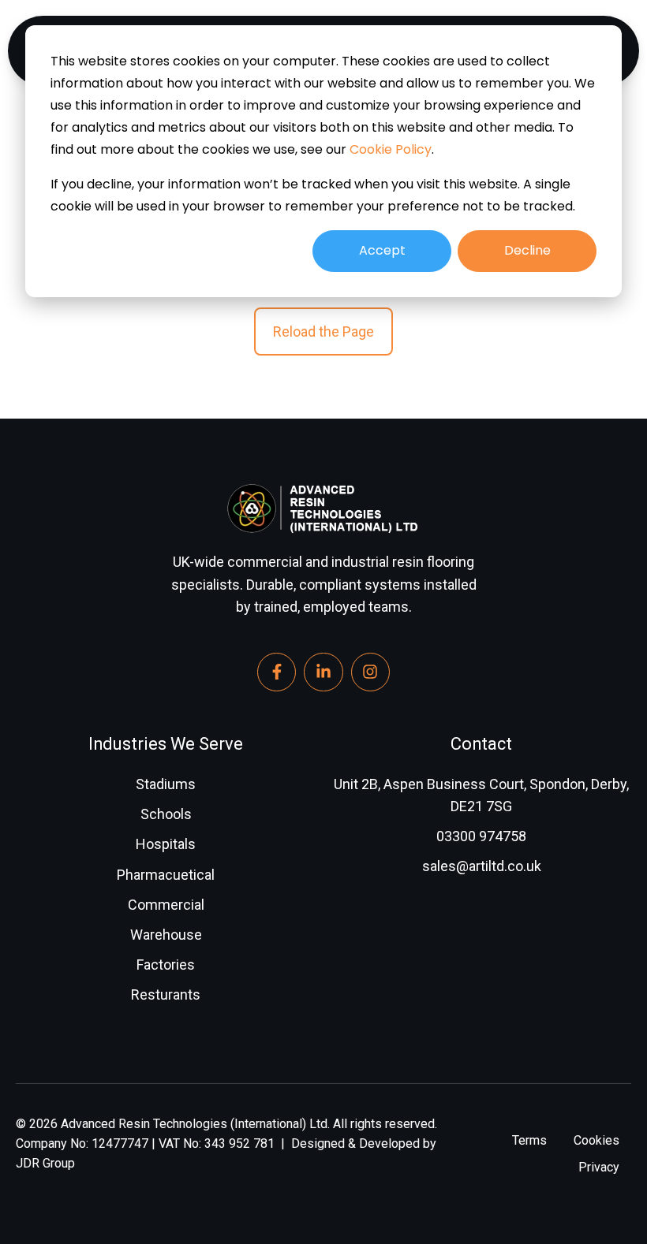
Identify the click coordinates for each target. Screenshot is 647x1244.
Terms (529, 1140)
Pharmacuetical (166, 874)
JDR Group (45, 1163)
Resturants (165, 994)
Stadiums (166, 784)
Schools (166, 814)
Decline (527, 250)
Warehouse (166, 934)
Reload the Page (323, 331)
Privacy (598, 1167)
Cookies (596, 1140)
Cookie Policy (391, 149)
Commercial (166, 904)
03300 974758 (481, 836)
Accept (382, 250)
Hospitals (166, 844)
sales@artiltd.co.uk (481, 866)
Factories (166, 964)
